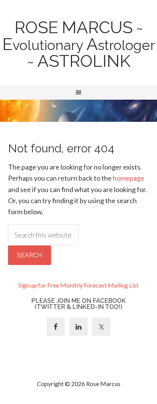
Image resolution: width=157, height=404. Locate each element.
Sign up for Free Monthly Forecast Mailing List (78, 285)
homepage (128, 178)
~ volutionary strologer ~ (78, 45)
